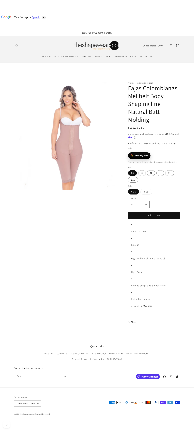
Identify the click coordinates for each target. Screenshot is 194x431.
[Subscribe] (64, 376)
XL (169, 173)
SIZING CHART (116, 353)
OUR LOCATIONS (114, 359)
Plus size (147, 306)
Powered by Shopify (43, 414)
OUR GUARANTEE (80, 353)
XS (132, 173)
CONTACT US (63, 353)
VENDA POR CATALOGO (137, 353)
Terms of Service (80, 359)
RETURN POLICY (98, 353)
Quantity (132, 198)
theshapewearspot (27, 414)
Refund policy (97, 359)
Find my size (139, 155)
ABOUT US (49, 353)
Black (148, 192)
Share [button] (134, 322)
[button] (17, 45)
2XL (133, 179)
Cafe (133, 191)
